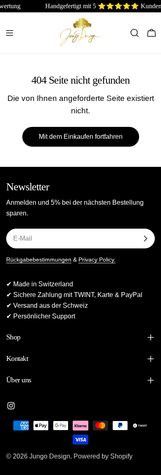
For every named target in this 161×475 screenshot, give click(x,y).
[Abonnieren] (145, 238)
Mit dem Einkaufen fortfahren (81, 136)
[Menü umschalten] (9, 33)
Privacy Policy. (97, 259)
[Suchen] (134, 33)
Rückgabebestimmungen (38, 259)
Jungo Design (49, 456)
